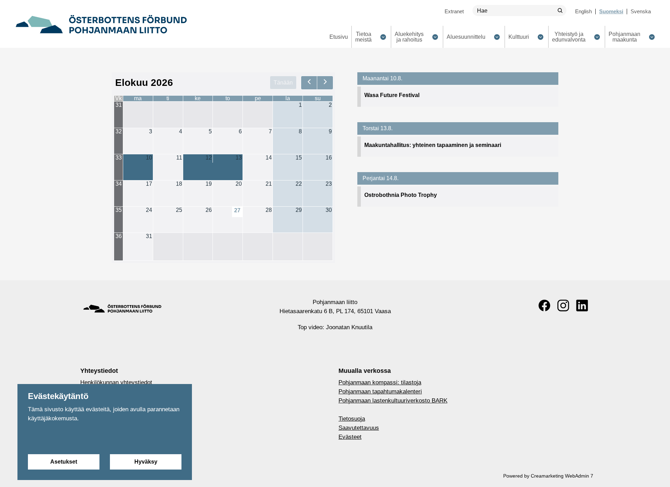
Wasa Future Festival (391, 95)
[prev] (309, 83)
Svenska (641, 11)
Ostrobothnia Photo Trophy (400, 195)
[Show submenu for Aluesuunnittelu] (497, 37)
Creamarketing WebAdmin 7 (562, 476)
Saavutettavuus (358, 428)
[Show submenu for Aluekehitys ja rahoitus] (435, 37)
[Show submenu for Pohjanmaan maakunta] (652, 37)
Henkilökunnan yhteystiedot (116, 382)
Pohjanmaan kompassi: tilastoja (379, 382)
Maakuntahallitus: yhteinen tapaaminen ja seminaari (432, 145)
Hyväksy (145, 462)
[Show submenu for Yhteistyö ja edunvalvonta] (597, 37)
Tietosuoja (351, 418)
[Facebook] (544, 305)
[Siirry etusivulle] (101, 24)
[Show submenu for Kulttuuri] (540, 37)
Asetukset (63, 462)
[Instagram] (563, 305)
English (583, 11)
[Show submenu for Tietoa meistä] (383, 37)
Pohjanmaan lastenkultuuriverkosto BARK (392, 400)
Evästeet (350, 437)
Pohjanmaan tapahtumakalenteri (380, 391)
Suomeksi (611, 11)
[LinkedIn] (582, 305)
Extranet (454, 11)
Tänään (283, 83)
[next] (325, 83)
